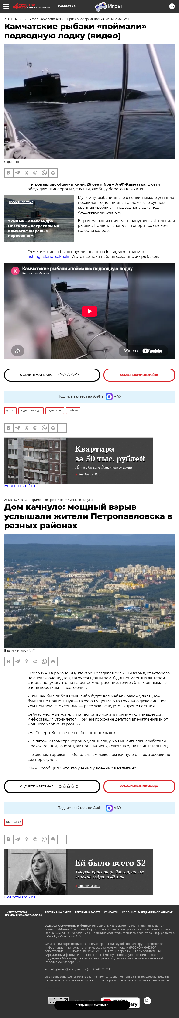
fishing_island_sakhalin (49, 256)
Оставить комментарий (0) (139, 374)
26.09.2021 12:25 (15, 19)
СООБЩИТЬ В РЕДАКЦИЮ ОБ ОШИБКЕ (147, 912)
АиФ (32, 650)
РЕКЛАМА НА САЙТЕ (58, 912)
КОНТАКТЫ (111, 912)
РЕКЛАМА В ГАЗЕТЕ (87, 912)
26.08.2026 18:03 (15, 500)
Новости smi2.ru (19, 486)
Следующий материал (92, 1005)
